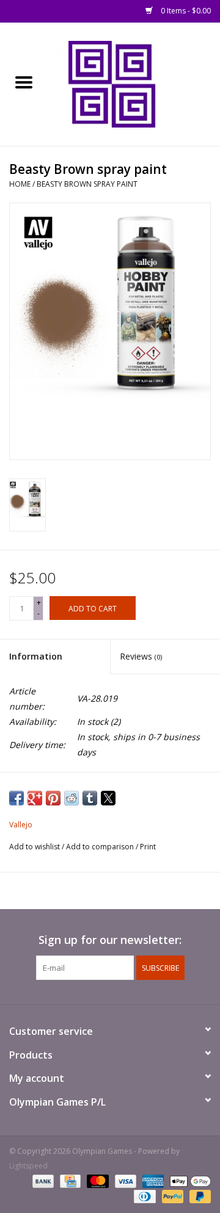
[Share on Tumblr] (89, 798)
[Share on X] (108, 798)
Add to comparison (101, 846)
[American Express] (152, 1181)
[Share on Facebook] (16, 798)
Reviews (141, 656)
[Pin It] (53, 798)
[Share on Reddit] (71, 798)
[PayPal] (171, 1196)
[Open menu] (24, 82)
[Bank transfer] (42, 1181)
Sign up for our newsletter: (110, 940)
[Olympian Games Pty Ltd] (133, 83)
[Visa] (124, 1181)
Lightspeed (28, 1166)
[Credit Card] (69, 1181)
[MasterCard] (96, 1181)
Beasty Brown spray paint (87, 184)
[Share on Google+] (35, 798)
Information (35, 656)
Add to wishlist (35, 846)
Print (148, 846)
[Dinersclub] (144, 1196)
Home (20, 184)
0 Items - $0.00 (185, 10)
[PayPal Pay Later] (198, 1196)
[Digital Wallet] (188, 1181)
